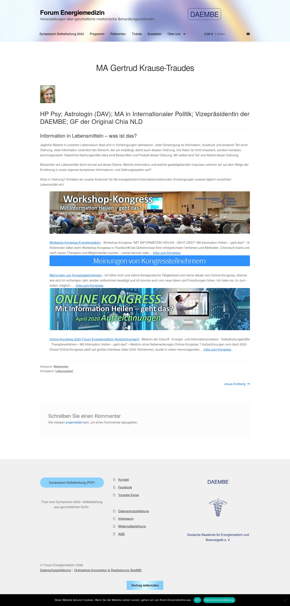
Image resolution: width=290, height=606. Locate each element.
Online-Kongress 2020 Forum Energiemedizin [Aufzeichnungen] (94, 339)
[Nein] (285, 600)
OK (197, 599)
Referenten (118, 34)
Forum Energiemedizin (72, 12)
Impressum (126, 518)
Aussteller (155, 34)
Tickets (137, 34)
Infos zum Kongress (167, 252)
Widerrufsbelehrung (132, 526)
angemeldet (74, 422)
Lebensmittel (64, 371)
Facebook (125, 487)
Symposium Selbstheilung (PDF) (72, 482)
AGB (121, 534)
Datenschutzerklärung (133, 511)
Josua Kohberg (234, 384)
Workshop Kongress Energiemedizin (75, 242)
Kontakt (123, 479)
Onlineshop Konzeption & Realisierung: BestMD (108, 570)
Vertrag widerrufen (145, 585)
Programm (97, 34)
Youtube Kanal (128, 495)
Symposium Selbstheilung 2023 (61, 34)
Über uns (173, 34)
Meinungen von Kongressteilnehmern (76, 275)
